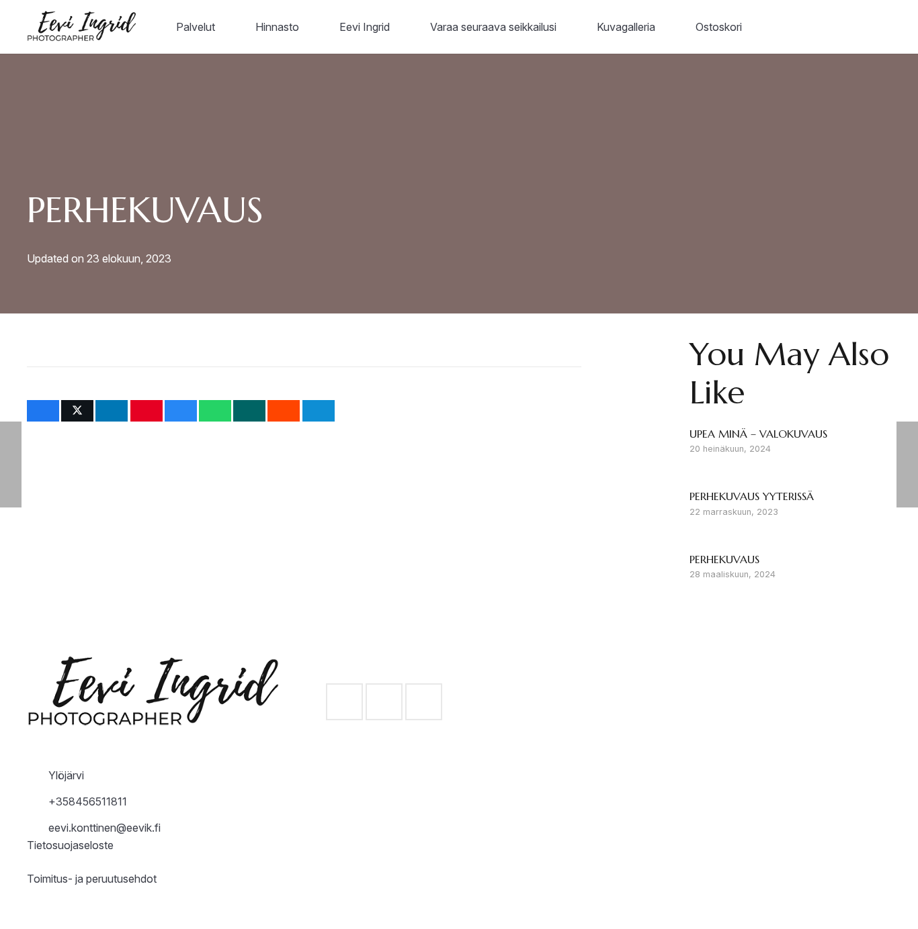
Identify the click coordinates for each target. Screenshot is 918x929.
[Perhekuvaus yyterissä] (790, 505)
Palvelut (643, 658)
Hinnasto (646, 689)
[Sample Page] (84, 27)
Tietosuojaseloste (70, 845)
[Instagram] (384, 701)
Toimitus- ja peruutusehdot (92, 878)
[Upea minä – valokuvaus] (790, 443)
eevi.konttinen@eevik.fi (104, 827)
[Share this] (43, 411)
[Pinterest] (423, 701)
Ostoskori (647, 816)
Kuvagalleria (653, 784)
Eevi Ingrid (649, 721)
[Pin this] (146, 411)
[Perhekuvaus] (790, 568)
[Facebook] (344, 701)
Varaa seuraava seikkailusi (687, 753)
